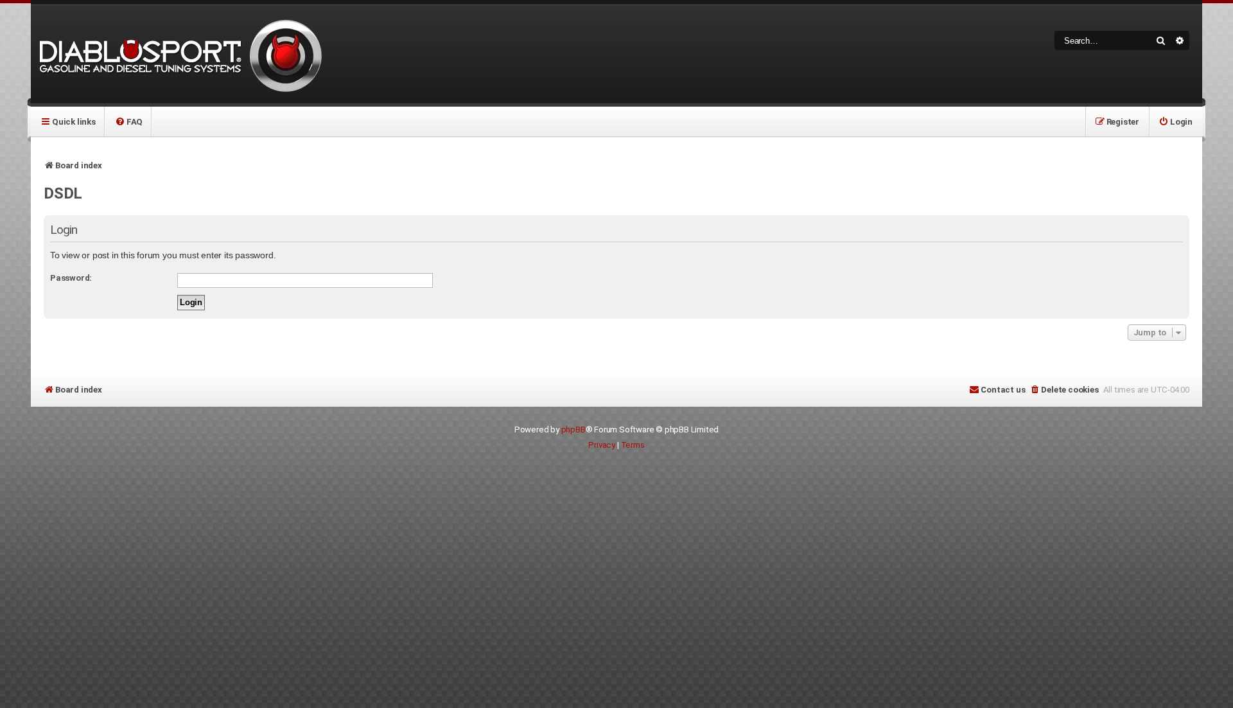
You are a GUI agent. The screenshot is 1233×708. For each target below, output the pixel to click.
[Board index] (178, 54)
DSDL (63, 193)
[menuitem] (128, 121)
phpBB (573, 429)
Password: (71, 278)
